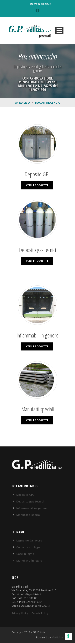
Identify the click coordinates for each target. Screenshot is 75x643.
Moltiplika (57, 637)
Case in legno (25, 554)
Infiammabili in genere (31, 508)
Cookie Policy (40, 613)
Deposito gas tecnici (30, 501)
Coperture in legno (29, 547)
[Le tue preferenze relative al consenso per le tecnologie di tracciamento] (68, 636)
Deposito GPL (25, 495)
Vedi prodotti (37, 185)
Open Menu (59, 30)
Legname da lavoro (29, 540)
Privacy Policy (20, 613)
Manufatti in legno (29, 560)
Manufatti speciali (28, 515)
